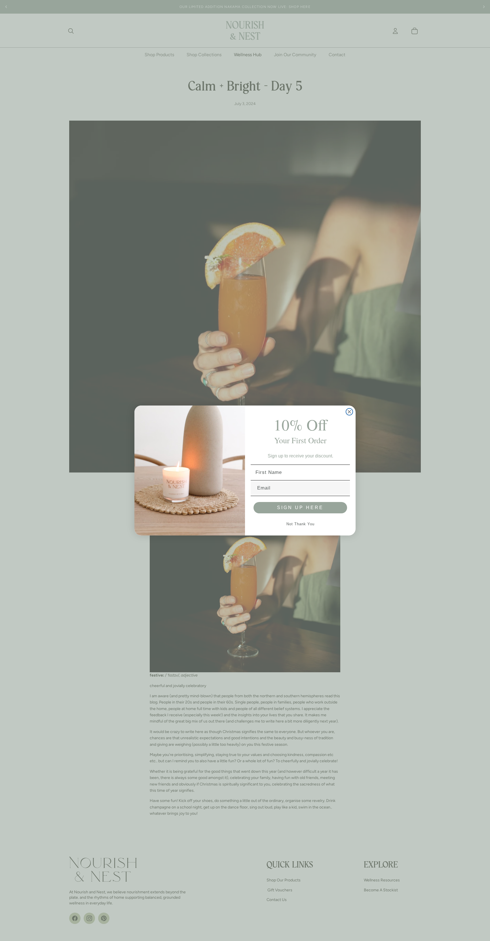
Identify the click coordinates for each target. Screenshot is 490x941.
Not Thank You (300, 524)
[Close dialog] (349, 411)
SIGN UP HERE (300, 507)
